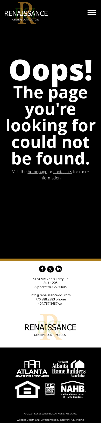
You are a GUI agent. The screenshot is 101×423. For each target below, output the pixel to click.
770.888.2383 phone (50, 299)
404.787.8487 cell (50, 303)
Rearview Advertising (72, 419)
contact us (62, 172)
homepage (37, 172)
